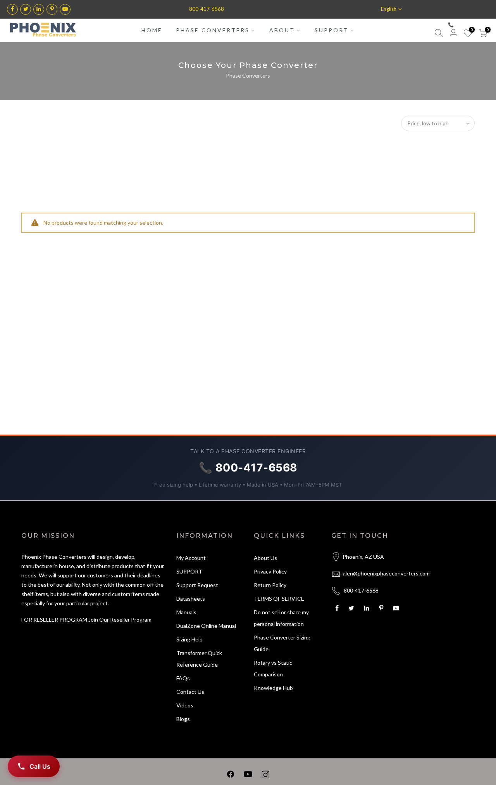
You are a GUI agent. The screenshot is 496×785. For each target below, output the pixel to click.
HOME (151, 30)
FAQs (183, 678)
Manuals (186, 612)
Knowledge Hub (273, 687)
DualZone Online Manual (206, 625)
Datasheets (190, 598)
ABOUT (282, 30)
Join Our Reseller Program (120, 619)
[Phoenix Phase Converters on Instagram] (265, 775)
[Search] (438, 34)
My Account (191, 558)
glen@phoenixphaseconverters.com (386, 573)
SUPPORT (332, 30)
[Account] (453, 34)
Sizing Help (189, 639)
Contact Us (190, 691)
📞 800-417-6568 (467, 25)
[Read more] (12, 9)
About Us (265, 558)
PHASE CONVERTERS (213, 30)
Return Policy (270, 585)
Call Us (39, 766)
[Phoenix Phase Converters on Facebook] (230, 775)
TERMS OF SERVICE (279, 598)
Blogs (183, 719)
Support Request (197, 585)
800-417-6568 (206, 9)
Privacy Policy (270, 571)
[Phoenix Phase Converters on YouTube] (248, 775)
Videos (184, 705)
